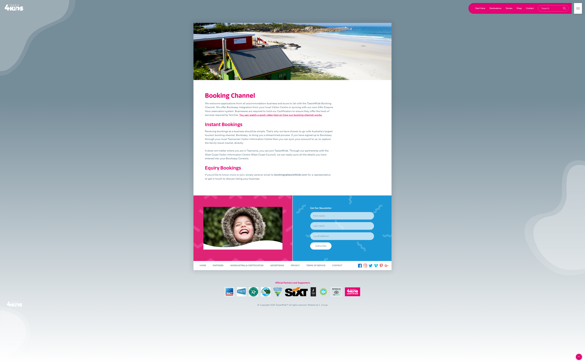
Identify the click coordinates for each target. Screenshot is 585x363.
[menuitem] (360, 266)
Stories (509, 8)
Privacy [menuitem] (295, 265)
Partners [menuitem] (218, 265)
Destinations (495, 8)
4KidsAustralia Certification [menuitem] (247, 265)
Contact (530, 8)
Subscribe (320, 245)
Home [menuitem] (203, 265)
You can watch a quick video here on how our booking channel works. (280, 114)
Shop (519, 8)
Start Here (480, 8)
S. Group (323, 305)
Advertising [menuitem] (277, 265)
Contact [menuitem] (337, 265)
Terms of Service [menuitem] (315, 265)
